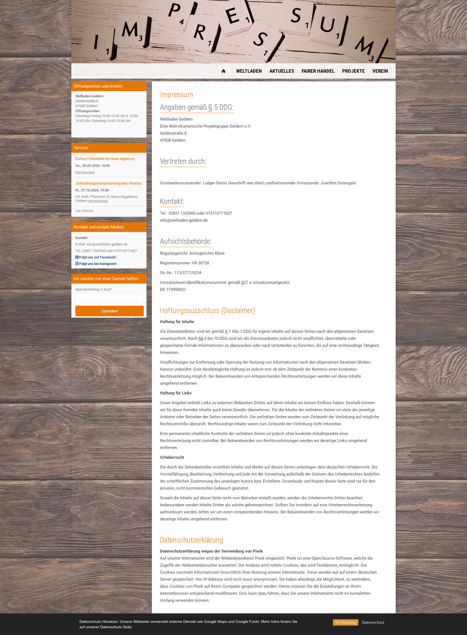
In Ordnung (346, 622)
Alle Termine (84, 211)
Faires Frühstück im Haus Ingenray (105, 159)
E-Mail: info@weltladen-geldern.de (101, 244)
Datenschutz (373, 622)
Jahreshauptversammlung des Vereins (108, 183)
